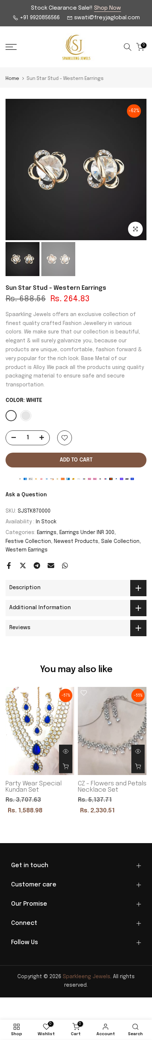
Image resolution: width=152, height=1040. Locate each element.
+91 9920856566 (39, 18)
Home (12, 78)
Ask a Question (26, 494)
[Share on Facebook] (9, 565)
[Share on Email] (51, 565)
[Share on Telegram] (37, 565)
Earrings (46, 532)
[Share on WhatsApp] (65, 565)
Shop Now (107, 8)
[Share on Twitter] (23, 565)
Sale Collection (120, 541)
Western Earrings (27, 550)
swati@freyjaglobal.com (106, 18)
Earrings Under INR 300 (86, 532)
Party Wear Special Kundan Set (34, 787)
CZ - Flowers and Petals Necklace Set (112, 787)
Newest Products (76, 541)
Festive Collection (28, 541)
